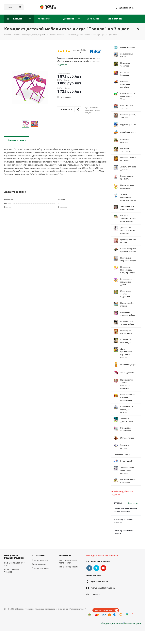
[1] (58, 51)
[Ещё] (136, 19)
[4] (66, 51)
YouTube (103, 568)
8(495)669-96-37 (126, 7)
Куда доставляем (40, 560)
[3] (63, 51)
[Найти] (20, 7)
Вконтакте (89, 568)
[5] (69, 51)
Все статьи (133, 503)
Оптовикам (65, 555)
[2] (61, 51)
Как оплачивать (39, 564)
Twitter (96, 568)
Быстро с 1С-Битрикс (104, 610)
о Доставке (38, 555)
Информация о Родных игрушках (14, 556)
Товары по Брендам (68, 567)
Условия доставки (40, 568)
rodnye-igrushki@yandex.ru (103, 588)
